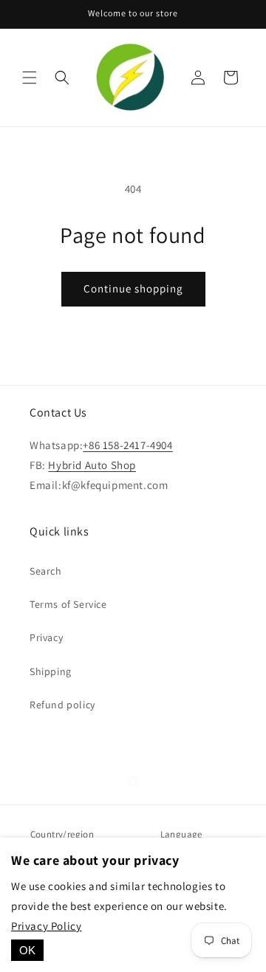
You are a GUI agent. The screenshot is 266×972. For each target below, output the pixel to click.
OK (27, 950)
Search (46, 571)
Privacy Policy (46, 926)
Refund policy (62, 704)
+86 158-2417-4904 (127, 445)
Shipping (51, 671)
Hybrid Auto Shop (92, 465)
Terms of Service (68, 604)
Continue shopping (133, 288)
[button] (29, 77)
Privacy (46, 637)
